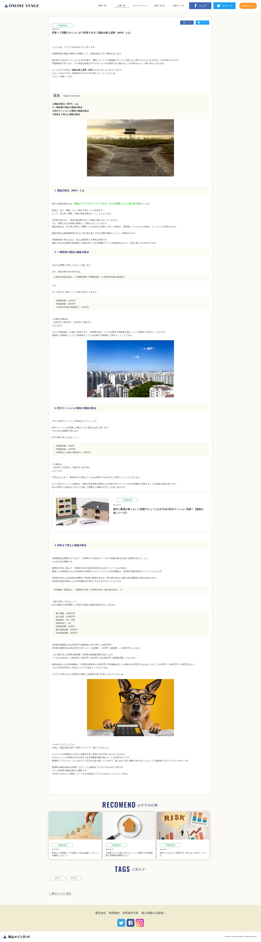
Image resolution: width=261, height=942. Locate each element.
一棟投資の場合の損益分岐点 (68, 107)
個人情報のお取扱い (153, 912)
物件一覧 (102, 5)
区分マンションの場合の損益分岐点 (71, 111)
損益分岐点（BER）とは (66, 104)
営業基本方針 (130, 912)
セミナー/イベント (140, 5)
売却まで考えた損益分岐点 (67, 114)
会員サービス (178, 5)
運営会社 (100, 912)
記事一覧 (121, 5)
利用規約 (114, 912)
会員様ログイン (248, 6)
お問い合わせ (159, 5)
